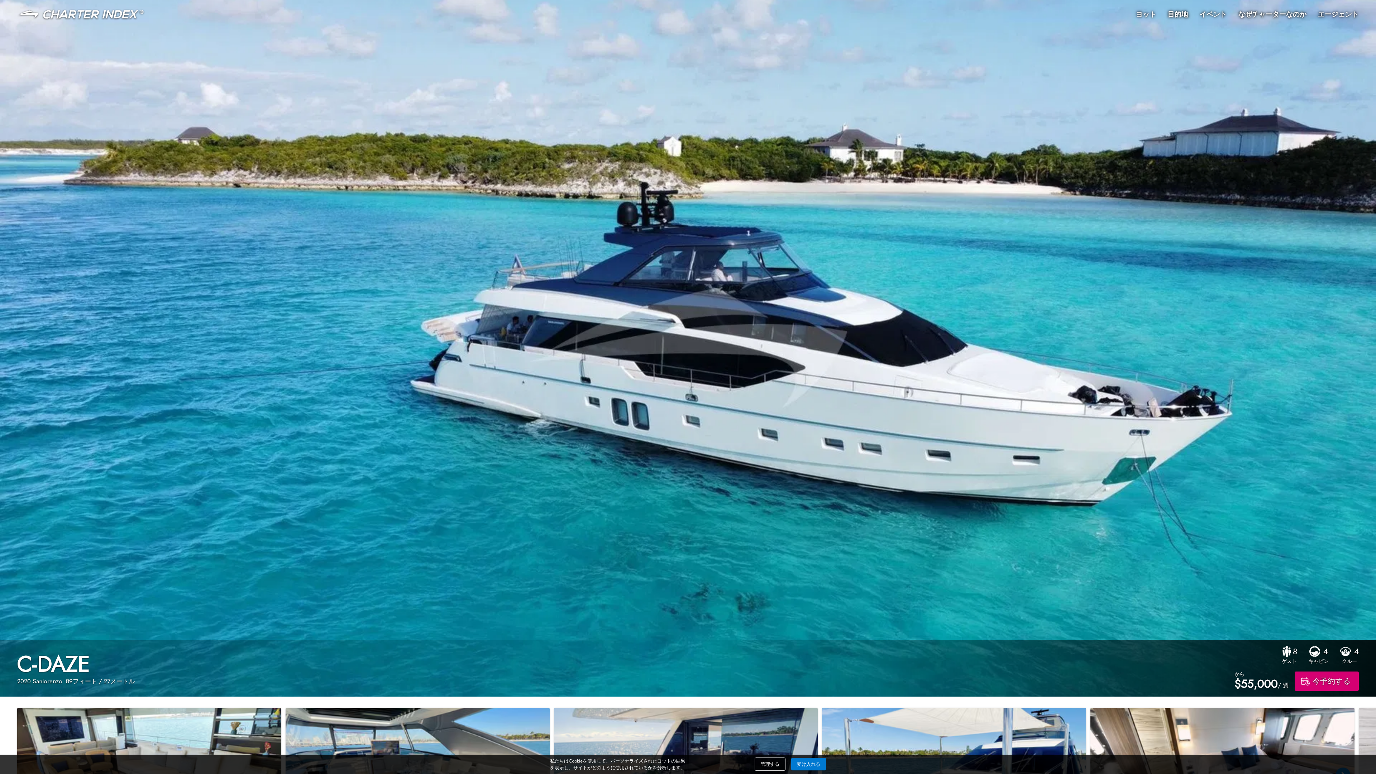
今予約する (1332, 681)
